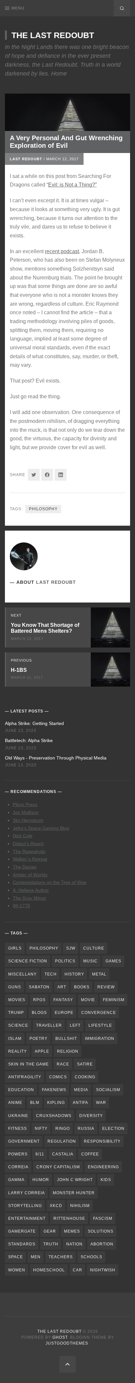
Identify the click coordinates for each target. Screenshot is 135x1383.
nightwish (102, 1270)
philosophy (43, 509)
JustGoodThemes (67, 1343)
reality (17, 1051)
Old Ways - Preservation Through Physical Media (55, 757)
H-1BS (19, 670)
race (63, 1064)
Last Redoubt (26, 159)
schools (91, 1257)
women (16, 1270)
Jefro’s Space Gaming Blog (41, 828)
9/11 (39, 1154)
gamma (16, 1179)
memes (72, 1231)
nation (74, 1244)
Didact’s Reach (28, 843)
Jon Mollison (26, 812)
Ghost (60, 1337)
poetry (38, 1038)
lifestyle (100, 1025)
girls (15, 948)
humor (40, 1179)
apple (42, 1051)
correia (18, 1167)
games (113, 961)
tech (51, 974)
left (75, 1025)
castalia (62, 1154)
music (90, 961)
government (24, 1141)
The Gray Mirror (29, 898)
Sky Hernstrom (28, 820)
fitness (17, 1128)
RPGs (39, 1000)
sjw (70, 948)
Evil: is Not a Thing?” (72, 184)
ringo (62, 1128)
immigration (99, 1038)
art (61, 987)
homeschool (49, 1270)
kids (106, 1179)
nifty (41, 1128)
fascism (102, 1218)
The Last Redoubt (52, 35)
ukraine (18, 1115)
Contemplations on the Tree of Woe (50, 882)
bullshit (66, 1038)
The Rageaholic (29, 851)
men (36, 1257)
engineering (103, 1167)
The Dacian (25, 866)
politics (65, 961)
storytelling (25, 1205)
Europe (64, 1012)
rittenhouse (69, 1218)
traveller (49, 1025)
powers (18, 1154)
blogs (39, 1012)
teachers (60, 1257)
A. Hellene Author (31, 890)
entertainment (27, 1218)
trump (16, 1012)
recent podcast (62, 251)
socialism (108, 1089)
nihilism (80, 1205)
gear (50, 1231)
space (15, 1257)
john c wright (75, 1179)
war (101, 1102)
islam (15, 1038)
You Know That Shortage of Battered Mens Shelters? (45, 628)
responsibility (102, 1141)
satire (85, 1064)
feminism (114, 1000)
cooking (85, 1077)
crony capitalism (58, 1167)
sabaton (39, 987)
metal (99, 974)
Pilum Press (25, 804)
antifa (80, 1102)
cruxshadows (53, 1115)
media (81, 1089)
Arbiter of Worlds (30, 874)
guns (14, 987)
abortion (101, 1244)
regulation (62, 1141)
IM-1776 (21, 905)
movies (16, 1000)
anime (15, 1102)
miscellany (22, 974)
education (21, 1089)
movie (88, 1000)
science (18, 1025)
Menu (18, 8)
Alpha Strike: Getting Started (34, 723)
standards (21, 1244)
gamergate (22, 1231)
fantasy (63, 1000)
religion (67, 1051)
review (106, 987)
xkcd (56, 1205)
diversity (91, 1115)
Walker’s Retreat (30, 859)
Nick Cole (22, 835)
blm (34, 1102)
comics (58, 1077)
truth (50, 1244)
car (77, 1270)
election (113, 1128)
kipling (56, 1102)
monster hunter (74, 1193)
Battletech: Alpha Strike (29, 740)
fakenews (54, 1089)
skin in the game (28, 1064)
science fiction (27, 961)
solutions (100, 1231)
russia (86, 1128)
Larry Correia (26, 1193)
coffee (90, 1154)
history (74, 974)
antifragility (24, 1077)
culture (93, 948)
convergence (98, 1012)
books (81, 987)
